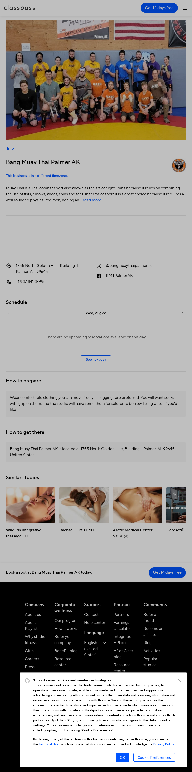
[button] (180, 680)
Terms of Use (49, 744)
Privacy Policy (164, 744)
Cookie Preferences (154, 757)
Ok (122, 757)
